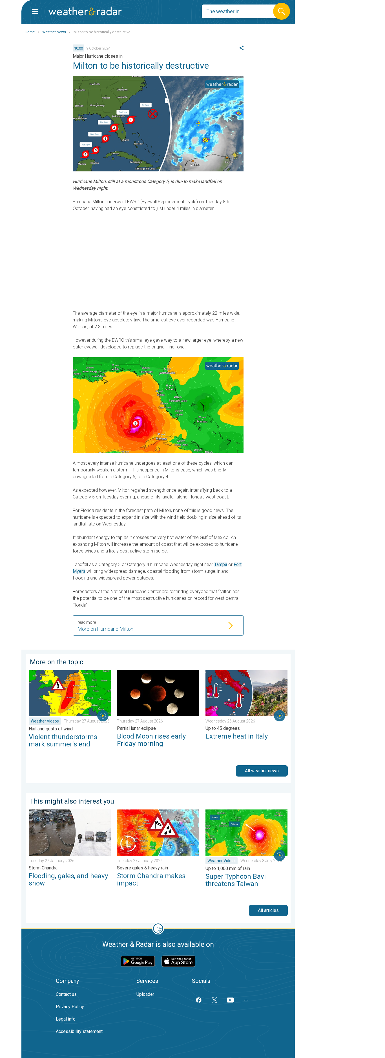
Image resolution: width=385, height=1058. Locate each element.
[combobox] (242, 11)
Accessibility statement (79, 1031)
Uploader (145, 994)
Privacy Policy (70, 1006)
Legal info (66, 1019)
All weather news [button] (262, 770)
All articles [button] (268, 910)
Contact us (66, 994)
